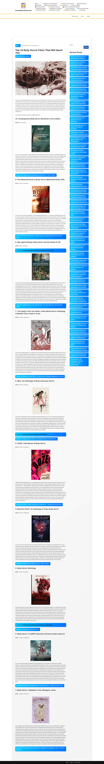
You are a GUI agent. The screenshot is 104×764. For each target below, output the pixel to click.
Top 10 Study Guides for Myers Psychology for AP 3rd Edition (79, 286)
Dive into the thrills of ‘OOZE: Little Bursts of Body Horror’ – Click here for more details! (39, 504)
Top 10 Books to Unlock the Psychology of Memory (78, 63)
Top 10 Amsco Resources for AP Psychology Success (79, 311)
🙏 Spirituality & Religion (40, 10)
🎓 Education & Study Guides (50, 5)
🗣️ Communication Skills (83, 8)
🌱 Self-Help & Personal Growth (67, 3)
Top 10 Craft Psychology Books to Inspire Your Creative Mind (79, 354)
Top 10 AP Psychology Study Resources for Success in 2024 (79, 90)
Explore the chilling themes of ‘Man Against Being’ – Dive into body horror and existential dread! (39, 305)
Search (71, 44)
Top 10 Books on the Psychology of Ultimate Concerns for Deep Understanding (77, 362)
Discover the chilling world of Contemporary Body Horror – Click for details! (36, 175)
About (82, 16)
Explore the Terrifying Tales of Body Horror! (27, 629)
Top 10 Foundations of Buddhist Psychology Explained (79, 306)
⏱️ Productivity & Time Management (49, 3)
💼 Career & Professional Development (71, 6)
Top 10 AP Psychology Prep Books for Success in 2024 (78, 108)
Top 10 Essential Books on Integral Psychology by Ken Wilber (78, 343)
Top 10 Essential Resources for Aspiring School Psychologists (79, 84)
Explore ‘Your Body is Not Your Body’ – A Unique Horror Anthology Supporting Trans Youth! (40, 376)
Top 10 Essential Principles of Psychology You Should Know (78, 331)
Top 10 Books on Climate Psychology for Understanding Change (79, 152)
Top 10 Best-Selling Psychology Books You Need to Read (79, 73)
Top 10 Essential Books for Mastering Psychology (78, 219)
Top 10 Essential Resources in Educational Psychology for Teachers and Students (78, 233)
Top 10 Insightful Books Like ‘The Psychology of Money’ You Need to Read (79, 172)
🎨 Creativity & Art (64, 5)
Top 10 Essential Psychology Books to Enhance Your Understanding (78, 139)
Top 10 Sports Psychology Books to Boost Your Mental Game (78, 213)
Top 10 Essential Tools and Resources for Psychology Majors (78, 240)
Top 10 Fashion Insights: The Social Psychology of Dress (78, 207)
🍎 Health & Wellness (82, 3)
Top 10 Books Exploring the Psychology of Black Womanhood (78, 159)
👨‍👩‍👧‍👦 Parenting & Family (40, 6)
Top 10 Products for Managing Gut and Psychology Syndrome (79, 190)
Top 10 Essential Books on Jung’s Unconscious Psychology (78, 119)
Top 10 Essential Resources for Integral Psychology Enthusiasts (79, 349)
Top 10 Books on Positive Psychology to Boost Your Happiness (77, 254)
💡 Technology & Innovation (54, 6)
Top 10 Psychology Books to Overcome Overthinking (78, 79)
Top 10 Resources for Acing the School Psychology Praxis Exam (79, 68)
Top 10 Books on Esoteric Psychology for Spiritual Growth (79, 133)
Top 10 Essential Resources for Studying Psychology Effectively (79, 201)
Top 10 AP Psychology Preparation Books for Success (79, 185)
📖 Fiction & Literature (70, 8)
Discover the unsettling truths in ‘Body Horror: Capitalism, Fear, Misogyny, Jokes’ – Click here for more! (40, 748)
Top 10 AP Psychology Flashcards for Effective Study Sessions (78, 179)
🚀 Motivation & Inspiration (54, 10)
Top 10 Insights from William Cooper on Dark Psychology (78, 102)
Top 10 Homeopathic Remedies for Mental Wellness (79, 113)
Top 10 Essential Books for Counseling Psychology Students (78, 247)
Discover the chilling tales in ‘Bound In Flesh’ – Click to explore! (32, 563)
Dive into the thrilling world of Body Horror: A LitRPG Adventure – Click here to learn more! (39, 685)
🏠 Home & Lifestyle (75, 5)
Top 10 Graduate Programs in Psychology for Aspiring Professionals (78, 96)
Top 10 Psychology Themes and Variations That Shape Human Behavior (79, 325)
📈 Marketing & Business (40, 8)
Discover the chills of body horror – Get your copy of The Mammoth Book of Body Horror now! (39, 236)
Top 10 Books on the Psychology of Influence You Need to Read (78, 292)
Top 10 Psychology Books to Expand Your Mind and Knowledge (78, 127)
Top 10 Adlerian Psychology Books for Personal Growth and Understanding (79, 226)
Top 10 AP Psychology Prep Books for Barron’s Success (78, 165)
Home (17, 45)
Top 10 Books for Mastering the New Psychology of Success (79, 261)
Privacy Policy (75, 16)
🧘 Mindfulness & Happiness (69, 10)
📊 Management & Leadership (55, 8)
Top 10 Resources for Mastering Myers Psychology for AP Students (79, 267)
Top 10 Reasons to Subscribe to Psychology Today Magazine (79, 145)
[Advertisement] (52, 27)
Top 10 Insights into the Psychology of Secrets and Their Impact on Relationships (78, 299)
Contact (88, 16)
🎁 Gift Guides (38, 5)
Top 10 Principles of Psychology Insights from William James (79, 336)
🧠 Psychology (82, 10)
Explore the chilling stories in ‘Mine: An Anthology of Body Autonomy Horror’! (36, 438)
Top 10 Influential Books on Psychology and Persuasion (78, 280)
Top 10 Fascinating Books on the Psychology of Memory (78, 57)
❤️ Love (37, 3)
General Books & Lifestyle (23, 56)
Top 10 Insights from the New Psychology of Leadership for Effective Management (78, 274)
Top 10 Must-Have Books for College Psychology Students (78, 196)
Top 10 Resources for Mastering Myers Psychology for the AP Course (79, 317)
